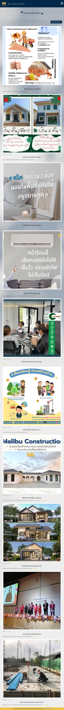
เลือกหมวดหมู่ (56, 22)
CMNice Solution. (47, 708)
